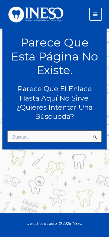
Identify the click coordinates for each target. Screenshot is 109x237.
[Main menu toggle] (95, 14)
